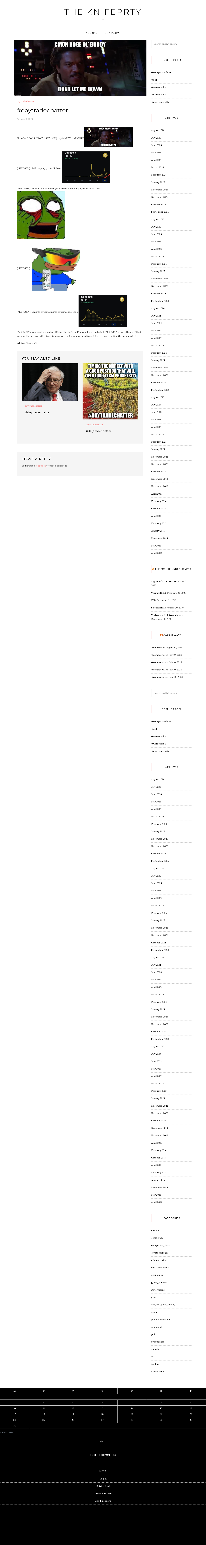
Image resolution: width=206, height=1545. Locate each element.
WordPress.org (103, 1500)
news (154, 1312)
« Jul (101, 1440)
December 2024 (159, 278)
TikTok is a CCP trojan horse (167, 615)
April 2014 (156, 553)
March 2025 (157, 256)
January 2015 (158, 530)
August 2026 (157, 130)
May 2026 (156, 152)
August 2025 (157, 219)
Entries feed (103, 1486)
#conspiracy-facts (161, 72)
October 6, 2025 (25, 119)
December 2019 (159, 478)
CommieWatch (173, 635)
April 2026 (156, 159)
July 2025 (156, 226)
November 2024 (159, 286)
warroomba (157, 1371)
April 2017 (156, 493)
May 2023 (156, 419)
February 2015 (159, 523)
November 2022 (159, 464)
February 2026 (159, 174)
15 (161, 1408)
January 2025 (158, 271)
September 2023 (160, 389)
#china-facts (158, 647)
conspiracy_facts (160, 1245)
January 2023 (158, 449)
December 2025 (159, 189)
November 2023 (159, 375)
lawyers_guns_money (163, 1304)
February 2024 (159, 352)
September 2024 (160, 300)
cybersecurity (158, 1260)
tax (152, 1356)
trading (155, 1364)
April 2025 (156, 248)
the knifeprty (103, 12)
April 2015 (156, 516)
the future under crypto (173, 569)
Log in (103, 1478)
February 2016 (159, 501)
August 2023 (157, 397)
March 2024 (157, 345)
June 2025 (156, 234)
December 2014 (159, 538)
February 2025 (159, 263)
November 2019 (159, 486)
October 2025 (158, 204)
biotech (155, 1230)
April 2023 (156, 427)
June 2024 (156, 323)
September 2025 (160, 211)
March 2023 (157, 434)
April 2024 (156, 338)
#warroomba (158, 87)
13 (102, 1408)
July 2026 (156, 137)
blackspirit (157, 607)
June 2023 (156, 412)
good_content (159, 1282)
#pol (154, 79)
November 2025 (159, 197)
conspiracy (157, 1237)
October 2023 (158, 382)
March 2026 (157, 167)
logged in (41, 465)
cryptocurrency (159, 1252)
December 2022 (159, 456)
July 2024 (156, 315)
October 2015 (158, 508)
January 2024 (158, 360)
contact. (112, 32)
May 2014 (156, 545)
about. (91, 32)
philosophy (157, 1326)
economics (157, 1274)
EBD (153, 600)
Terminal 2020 (159, 592)
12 (73, 1408)
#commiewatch (159, 654)
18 (44, 1414)
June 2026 (156, 145)
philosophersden (160, 1319)
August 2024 (157, 308)
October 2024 (158, 293)
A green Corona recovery (165, 581)
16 (191, 1408)
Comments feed (103, 1493)
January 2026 (158, 182)
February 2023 (159, 441)
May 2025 (156, 241)
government (157, 1289)
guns (153, 1297)
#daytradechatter (38, 412)
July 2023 (156, 404)
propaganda (157, 1341)
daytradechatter (25, 101)
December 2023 (159, 367)
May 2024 (156, 330)
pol (153, 1334)
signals (155, 1349)
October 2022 (158, 471)
